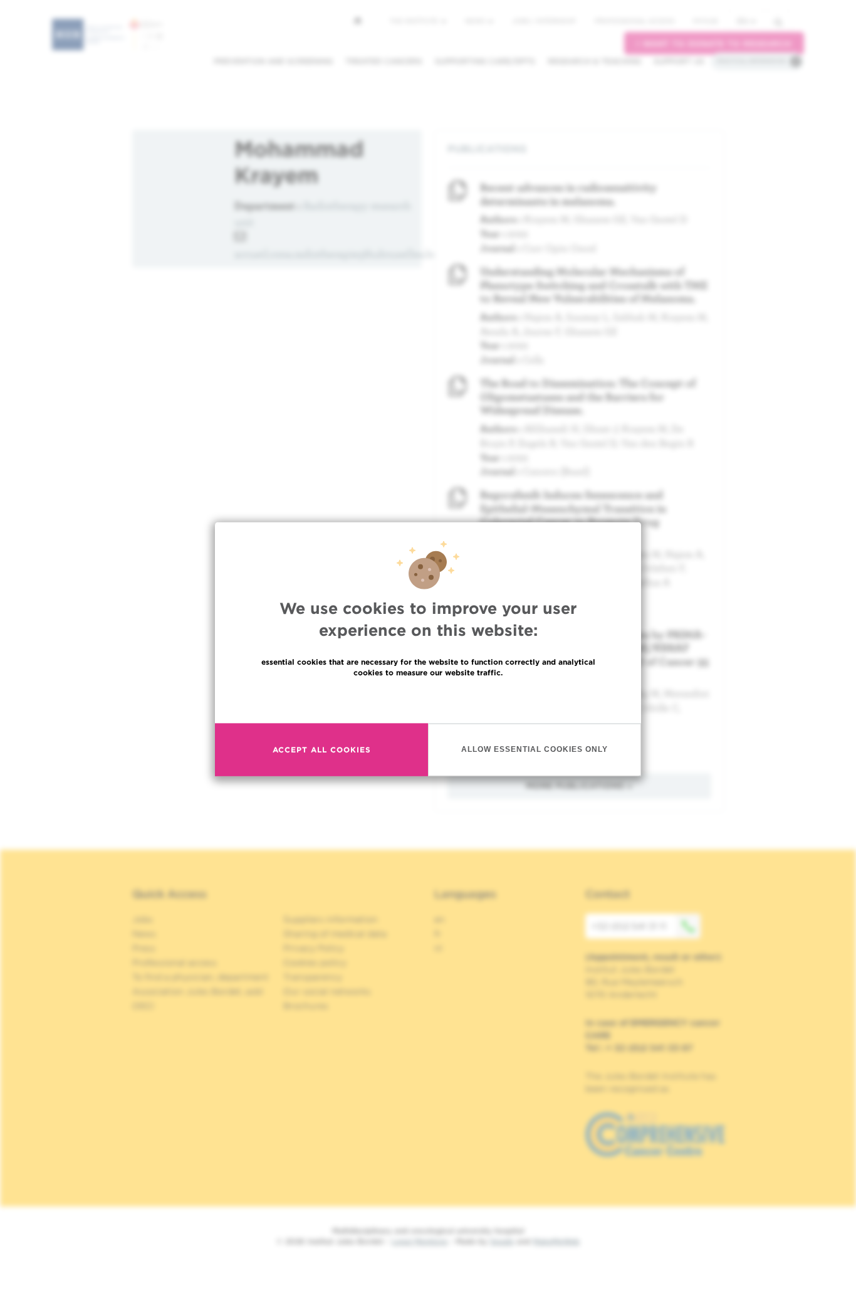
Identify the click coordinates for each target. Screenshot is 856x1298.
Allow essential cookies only (534, 749)
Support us (679, 61)
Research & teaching (594, 61)
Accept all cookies (322, 749)
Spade (502, 1241)
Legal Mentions (419, 1241)
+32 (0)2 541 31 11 (629, 926)
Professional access (634, 20)
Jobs (142, 919)
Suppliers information (330, 919)
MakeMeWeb (556, 1241)
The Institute (415, 20)
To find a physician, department (200, 977)
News (476, 20)
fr (437, 934)
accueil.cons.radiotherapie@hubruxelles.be (336, 253)
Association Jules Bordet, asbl (197, 991)
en (742, 21)
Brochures (305, 1006)
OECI (143, 1006)
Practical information (751, 61)
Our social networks (327, 991)
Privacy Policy (313, 948)
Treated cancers (383, 61)
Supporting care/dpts (485, 61)
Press (143, 948)
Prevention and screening (273, 61)
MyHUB (705, 20)
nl (438, 948)
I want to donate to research (714, 43)
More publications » (579, 786)
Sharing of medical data (335, 934)
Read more (428, 699)
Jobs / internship (544, 20)
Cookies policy (315, 963)
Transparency (312, 977)
